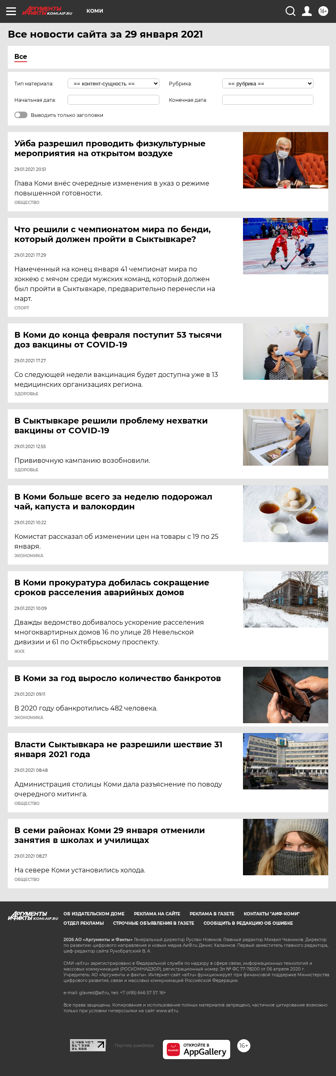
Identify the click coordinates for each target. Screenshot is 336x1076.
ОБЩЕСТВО (26, 203)
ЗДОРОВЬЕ (26, 394)
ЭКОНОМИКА (28, 556)
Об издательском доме (94, 914)
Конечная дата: (188, 100)
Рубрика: (180, 84)
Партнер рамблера (134, 1045)
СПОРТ (21, 308)
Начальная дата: (35, 100)
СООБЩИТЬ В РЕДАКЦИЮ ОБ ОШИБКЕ (248, 923)
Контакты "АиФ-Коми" (272, 914)
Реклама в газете (212, 914)
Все (20, 57)
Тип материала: (34, 84)
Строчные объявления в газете (153, 923)
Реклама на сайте (157, 914)
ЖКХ (19, 652)
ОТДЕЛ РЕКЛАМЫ (84, 923)
